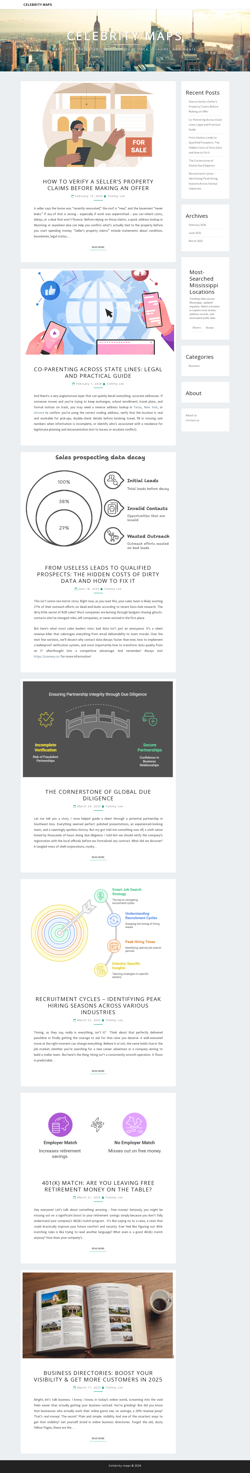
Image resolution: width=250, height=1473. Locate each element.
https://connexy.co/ (47, 656)
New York (151, 407)
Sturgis (210, 327)
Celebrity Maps (37, 4)
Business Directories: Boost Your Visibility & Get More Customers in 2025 (98, 1376)
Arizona (39, 412)
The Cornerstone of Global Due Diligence (98, 795)
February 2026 (197, 225)
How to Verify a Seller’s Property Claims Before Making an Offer (98, 185)
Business (194, 366)
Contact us (192, 420)
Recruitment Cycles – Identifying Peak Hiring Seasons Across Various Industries (98, 1005)
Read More (99, 247)
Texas (138, 407)
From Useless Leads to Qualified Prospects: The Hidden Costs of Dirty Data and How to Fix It (98, 574)
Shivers (196, 327)
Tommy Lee (116, 196)
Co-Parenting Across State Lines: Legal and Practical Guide (98, 372)
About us (191, 415)
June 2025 (195, 233)
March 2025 (196, 241)
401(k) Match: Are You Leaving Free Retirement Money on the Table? (98, 1186)
